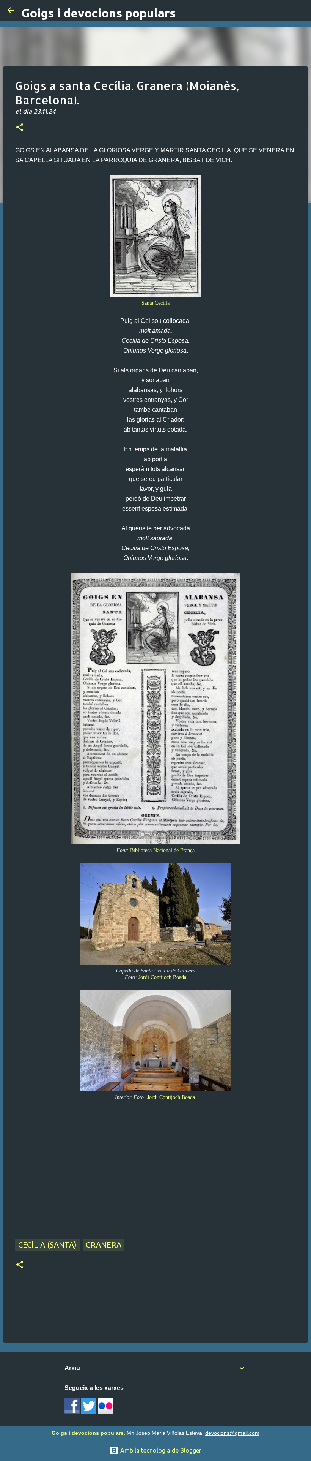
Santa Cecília (155, 303)
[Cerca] (300, 10)
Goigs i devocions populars (98, 13)
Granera (103, 1244)
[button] (19, 128)
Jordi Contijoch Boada (162, 977)
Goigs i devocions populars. (88, 1433)
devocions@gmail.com (232, 1433)
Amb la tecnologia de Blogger (160, 1450)
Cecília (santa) (47, 1244)
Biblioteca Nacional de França (162, 850)
